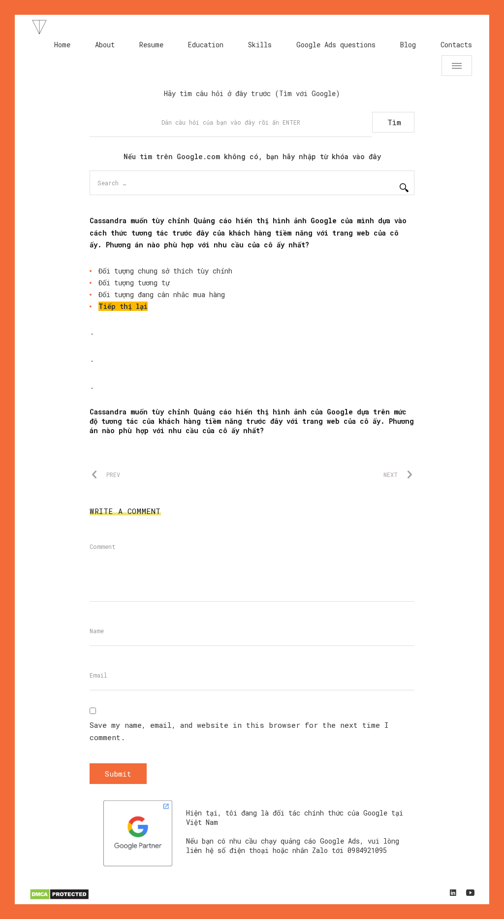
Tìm (394, 122)
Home (62, 44)
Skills (260, 44)
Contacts (456, 44)
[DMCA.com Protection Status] (59, 898)
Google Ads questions (336, 44)
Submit (118, 774)
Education (205, 44)
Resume (151, 44)
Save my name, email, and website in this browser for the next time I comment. (239, 731)
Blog (408, 44)
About (105, 44)
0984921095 (367, 850)
